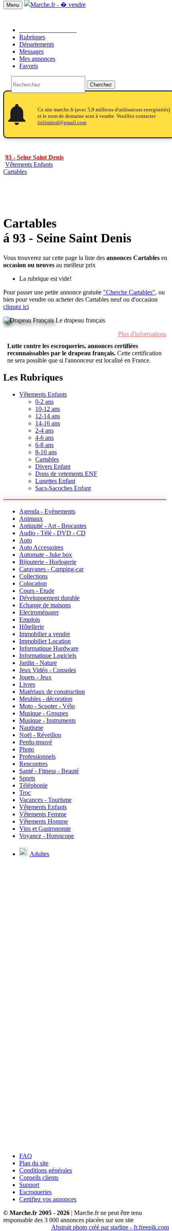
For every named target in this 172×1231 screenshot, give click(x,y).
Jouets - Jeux (35, 677)
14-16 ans (47, 423)
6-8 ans (44, 444)
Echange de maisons (45, 605)
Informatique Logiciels (47, 655)
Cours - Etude (36, 590)
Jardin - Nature (38, 662)
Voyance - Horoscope (46, 835)
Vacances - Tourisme (45, 799)
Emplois (29, 619)
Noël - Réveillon (40, 734)
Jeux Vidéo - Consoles (47, 670)
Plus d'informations (142, 333)
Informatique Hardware (48, 648)
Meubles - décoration (45, 698)
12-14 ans (47, 416)
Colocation (33, 583)
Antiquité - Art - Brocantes (52, 525)
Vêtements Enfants (43, 394)
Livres (27, 684)
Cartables (15, 171)
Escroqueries (35, 1192)
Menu (12, 5)
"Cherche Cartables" (129, 292)
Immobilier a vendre (44, 634)
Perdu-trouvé (35, 742)
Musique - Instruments (47, 720)
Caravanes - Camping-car (51, 569)
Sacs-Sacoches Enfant (63, 488)
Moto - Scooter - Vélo (47, 706)
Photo (26, 749)
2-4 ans (44, 430)
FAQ (25, 1155)
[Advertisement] (86, 1060)
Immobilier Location (45, 641)
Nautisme (31, 727)
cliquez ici (16, 306)
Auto (25, 540)
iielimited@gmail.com (62, 122)
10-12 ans (47, 408)
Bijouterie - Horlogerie (47, 561)
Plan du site (33, 1163)
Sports (27, 778)
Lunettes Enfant (55, 480)
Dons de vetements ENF (66, 473)
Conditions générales (45, 1170)
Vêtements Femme (42, 814)
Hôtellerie (31, 626)
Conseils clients (38, 1177)
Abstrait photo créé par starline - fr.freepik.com (110, 1227)
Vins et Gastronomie (45, 828)
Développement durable (49, 597)
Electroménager (39, 612)
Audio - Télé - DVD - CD (52, 533)
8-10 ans (46, 452)
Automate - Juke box (45, 554)
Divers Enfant (52, 466)
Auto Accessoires (41, 547)
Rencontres (33, 763)
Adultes (39, 853)
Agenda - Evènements (47, 511)
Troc (25, 792)
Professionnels (37, 756)
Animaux (31, 518)
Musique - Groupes (43, 713)
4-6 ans (44, 437)
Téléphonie (33, 785)
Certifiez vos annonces (47, 1199)
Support (29, 1184)
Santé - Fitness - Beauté (49, 771)
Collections (33, 576)
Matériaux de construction (52, 691)
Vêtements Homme (43, 821)
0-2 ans (44, 401)
